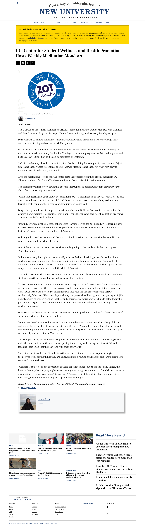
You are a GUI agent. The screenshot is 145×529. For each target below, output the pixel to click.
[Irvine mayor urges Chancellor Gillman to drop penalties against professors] (79, 463)
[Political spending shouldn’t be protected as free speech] (51, 438)
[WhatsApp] (32, 63)
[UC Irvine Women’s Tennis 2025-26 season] (79, 438)
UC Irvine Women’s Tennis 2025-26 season (78, 449)
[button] (18, 3)
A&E (39, 470)
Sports (68, 445)
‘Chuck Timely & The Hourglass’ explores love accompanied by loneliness (113, 446)
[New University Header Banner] (74, 10)
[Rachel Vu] (21, 118)
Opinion (40, 445)
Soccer (11, 470)
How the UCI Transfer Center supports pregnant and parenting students (114, 468)
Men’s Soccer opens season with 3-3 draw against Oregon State (22, 474)
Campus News (71, 470)
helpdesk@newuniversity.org (41, 38)
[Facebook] (18, 63)
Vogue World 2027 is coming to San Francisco (50, 474)
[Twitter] (23, 63)
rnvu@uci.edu (28, 387)
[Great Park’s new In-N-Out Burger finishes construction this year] (22, 438)
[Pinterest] (28, 63)
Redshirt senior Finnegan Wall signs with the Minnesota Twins (113, 487)
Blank (11, 445)
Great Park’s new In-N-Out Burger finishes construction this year (22, 450)
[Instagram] (107, 510)
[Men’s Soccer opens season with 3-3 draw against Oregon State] (22, 463)
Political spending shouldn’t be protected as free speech (50, 449)
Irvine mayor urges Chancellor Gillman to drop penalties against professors (78, 475)
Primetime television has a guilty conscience (114, 478)
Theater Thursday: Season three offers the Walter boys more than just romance (114, 457)
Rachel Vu (31, 118)
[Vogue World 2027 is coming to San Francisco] (51, 463)
